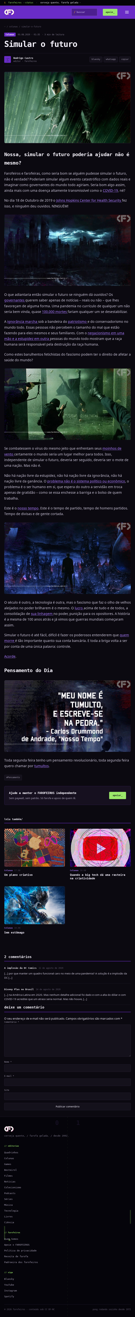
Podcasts (9, 1193)
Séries (8, 1199)
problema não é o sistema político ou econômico (86, 481)
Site (6, 1090)
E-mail (9, 1076)
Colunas (10, 34)
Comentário (11, 1022)
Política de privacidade (20, 1250)
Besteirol (10, 1170)
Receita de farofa (16, 1256)
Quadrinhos (11, 1152)
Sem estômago (14, 932)
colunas (13, 26)
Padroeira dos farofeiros (21, 1262)
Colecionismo (12, 1187)
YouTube (9, 1284)
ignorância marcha (22, 321)
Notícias (9, 1181)
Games (7, 1164)
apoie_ (110, 12)
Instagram (10, 1290)
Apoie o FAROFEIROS (17, 1244)
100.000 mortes (55, 311)
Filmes (8, 1175)
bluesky (96, 59)
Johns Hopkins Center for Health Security (89, 200)
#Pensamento (13, 777)
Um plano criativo (18, 875)
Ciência (9, 1222)
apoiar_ (118, 795)
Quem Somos (11, 1239)
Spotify (9, 1296)
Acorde (9, 656)
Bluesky (9, 1279)
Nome (8, 1062)
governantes (14, 300)
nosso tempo (28, 508)
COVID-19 (110, 190)
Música (8, 1205)
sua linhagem (42, 613)
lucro (79, 608)
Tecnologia (11, 1210)
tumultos (41, 766)
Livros (8, 1216)
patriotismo (78, 321)
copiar (125, 59)
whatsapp (111, 59)
